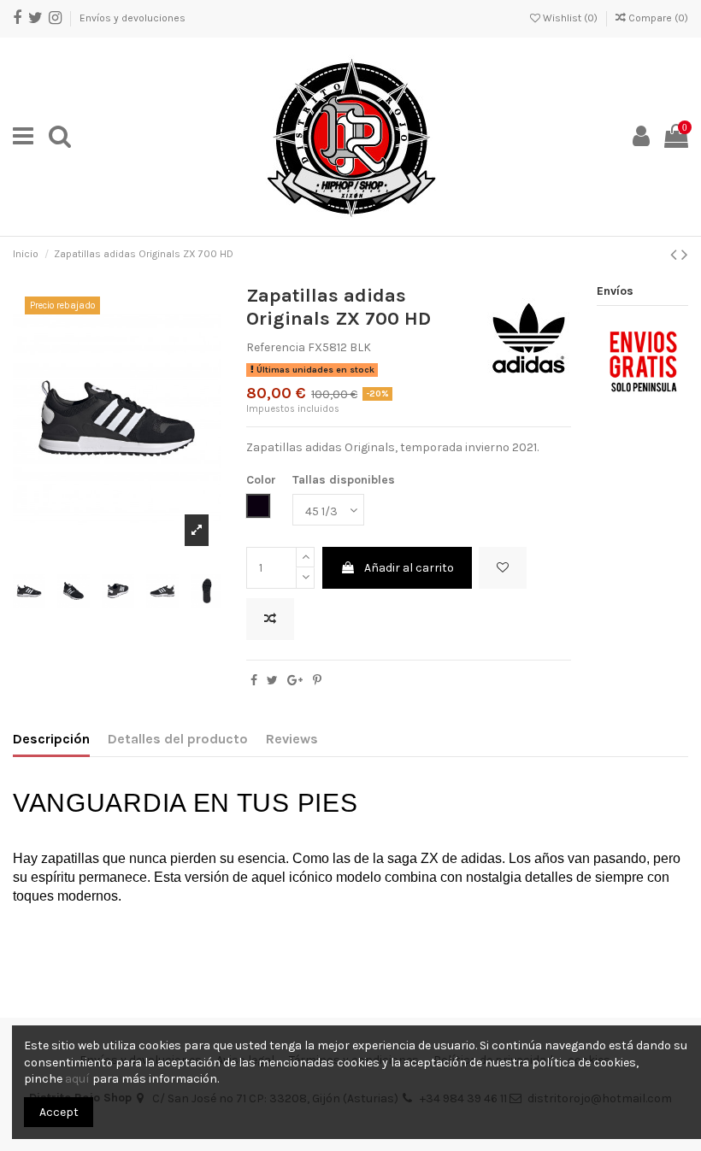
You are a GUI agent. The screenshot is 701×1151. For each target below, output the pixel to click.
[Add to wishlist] (503, 568)
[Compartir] (253, 680)
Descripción (51, 739)
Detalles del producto (178, 739)
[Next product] (684, 254)
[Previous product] (675, 254)
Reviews (292, 739)
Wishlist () (570, 18)
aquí (77, 1079)
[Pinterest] (317, 680)
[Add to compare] (270, 619)
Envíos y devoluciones (133, 18)
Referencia (275, 347)
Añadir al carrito (409, 568)
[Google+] (295, 680)
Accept (59, 1112)
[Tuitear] (272, 680)
